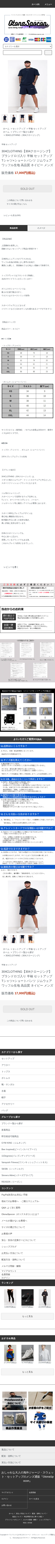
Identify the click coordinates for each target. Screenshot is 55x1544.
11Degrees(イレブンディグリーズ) (18, 1156)
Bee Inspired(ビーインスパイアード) (19, 1149)
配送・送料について (39, 1513)
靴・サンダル (8, 1084)
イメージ (41, 228)
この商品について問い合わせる (19, 200)
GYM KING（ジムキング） (14, 1143)
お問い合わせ (7, 1505)
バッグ (5, 1110)
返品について (17, 1516)
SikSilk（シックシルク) (13, 1169)
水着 (4, 1091)
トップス (6, 1071)
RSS (24, 1523)
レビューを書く (11, 567)
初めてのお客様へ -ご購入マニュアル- (20, 1201)
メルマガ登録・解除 (11, 1266)
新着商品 (6, 1130)
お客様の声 (7, 1233)
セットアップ (19, 128)
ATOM (30, 1523)
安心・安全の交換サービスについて (19, 1240)
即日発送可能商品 (10, 1136)
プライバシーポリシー (12, 1520)
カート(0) (35, 4)
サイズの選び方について (13, 1227)
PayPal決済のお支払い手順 (15, 1194)
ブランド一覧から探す (23, 132)
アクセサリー (8, 1104)
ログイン (6, 1278)
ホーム (6, 128)
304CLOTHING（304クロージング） (23, 135)
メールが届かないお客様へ (14, 1220)
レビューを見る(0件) (12, 215)
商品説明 (14, 228)
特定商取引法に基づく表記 (33, 1516)
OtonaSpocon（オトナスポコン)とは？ (20, 1214)
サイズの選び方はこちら (17, 204)
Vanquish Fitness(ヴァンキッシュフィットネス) (24, 1162)
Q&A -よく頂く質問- (11, 1207)
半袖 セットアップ (37, 128)
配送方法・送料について (13, 1259)
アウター (6, 1065)
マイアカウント (9, 1271)
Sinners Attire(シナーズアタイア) (17, 1175)
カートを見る (34, 1499)
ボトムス (6, 1078)
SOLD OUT (27, 189)
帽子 (4, 1097)
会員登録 (6, 1274)
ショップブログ (9, 1246)
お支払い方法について (12, 1253)
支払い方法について (23, 1513)
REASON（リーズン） (12, 1182)
